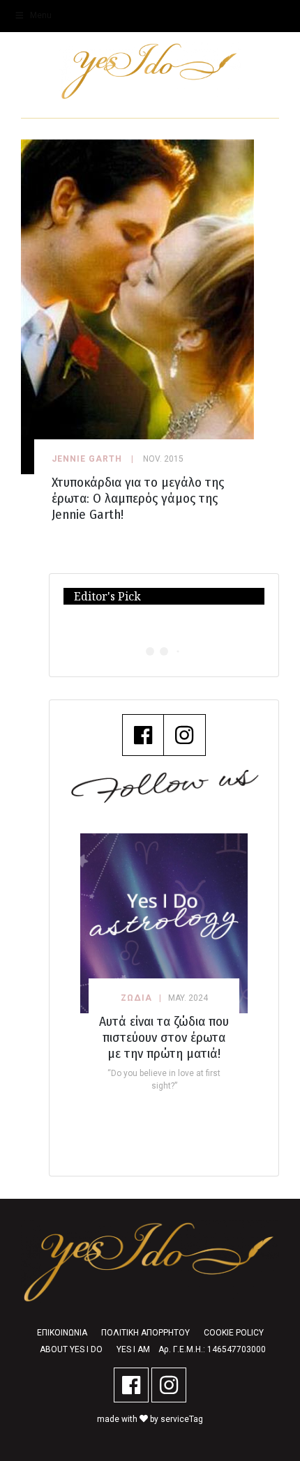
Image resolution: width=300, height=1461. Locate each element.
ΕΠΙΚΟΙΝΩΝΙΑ (62, 1333)
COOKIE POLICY (234, 1333)
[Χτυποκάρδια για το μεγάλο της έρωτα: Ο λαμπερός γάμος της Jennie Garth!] (137, 305)
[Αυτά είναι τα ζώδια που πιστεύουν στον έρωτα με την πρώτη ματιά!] (164, 923)
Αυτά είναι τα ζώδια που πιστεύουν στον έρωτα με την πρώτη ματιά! (164, 1037)
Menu (41, 15)
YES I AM (133, 1349)
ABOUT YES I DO (71, 1349)
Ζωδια (136, 998)
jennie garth (87, 459)
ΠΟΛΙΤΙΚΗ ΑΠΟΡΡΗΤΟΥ (145, 1333)
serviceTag (181, 1419)
